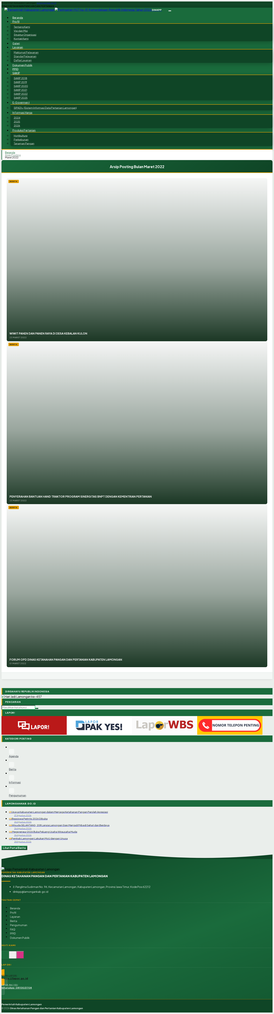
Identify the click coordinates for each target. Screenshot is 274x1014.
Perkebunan (21, 139)
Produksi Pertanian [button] (24, 130)
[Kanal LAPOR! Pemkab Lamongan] (12, 957)
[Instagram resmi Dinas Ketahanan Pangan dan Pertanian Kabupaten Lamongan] (20, 957)
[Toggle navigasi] (170, 10)
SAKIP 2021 (20, 89)
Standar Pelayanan (25, 56)
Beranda (15, 908)
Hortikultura (20, 135)
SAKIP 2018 (20, 78)
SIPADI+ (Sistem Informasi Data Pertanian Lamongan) (45, 107)
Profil (13, 912)
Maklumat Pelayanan (26, 52)
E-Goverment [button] (21, 102)
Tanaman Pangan (24, 143)
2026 (17, 125)
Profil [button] (15, 21)
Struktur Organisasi (25, 34)
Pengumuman (18, 925)
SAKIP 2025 (21, 97)
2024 (17, 117)
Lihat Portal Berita (14, 847)
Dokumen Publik (22, 65)
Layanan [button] (17, 47)
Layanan (15, 916)
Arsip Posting (13, 155)
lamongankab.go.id (46, 3)
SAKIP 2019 (20, 82)
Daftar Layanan (23, 60)
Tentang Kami (22, 26)
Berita (13, 921)
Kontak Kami (21, 38)
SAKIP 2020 (21, 86)
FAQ (12, 929)
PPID (13, 933)
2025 (17, 121)
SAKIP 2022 (21, 93)
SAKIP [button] (16, 72)
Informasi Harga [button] (22, 112)
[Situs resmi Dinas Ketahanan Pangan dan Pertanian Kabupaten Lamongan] (5, 957)
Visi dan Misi (21, 30)
